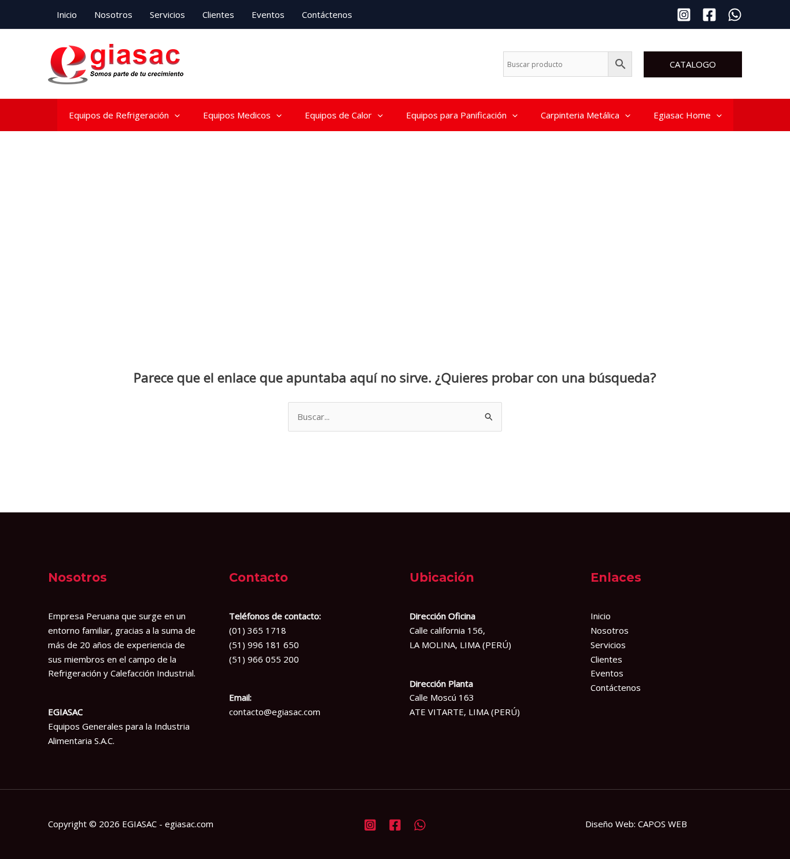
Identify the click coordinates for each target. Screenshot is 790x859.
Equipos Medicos (237, 115)
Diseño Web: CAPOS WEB (636, 824)
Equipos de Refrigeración (119, 115)
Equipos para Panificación (456, 115)
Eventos (268, 14)
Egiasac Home (682, 115)
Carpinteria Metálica (580, 115)
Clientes (218, 14)
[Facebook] (709, 15)
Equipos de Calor (338, 115)
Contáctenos (327, 14)
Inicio (67, 14)
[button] (693, 64)
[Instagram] (684, 15)
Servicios (167, 14)
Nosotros (113, 14)
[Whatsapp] (735, 15)
